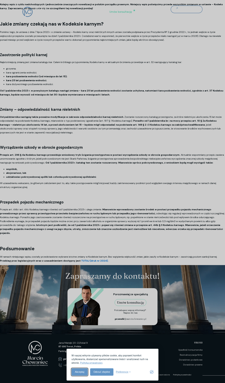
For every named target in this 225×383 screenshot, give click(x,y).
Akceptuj (79, 372)
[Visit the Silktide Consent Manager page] (152, 372)
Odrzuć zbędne (102, 372)
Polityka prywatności (91, 362)
